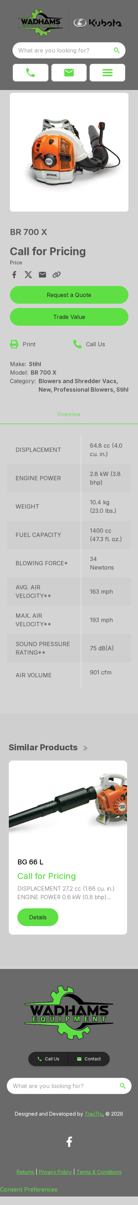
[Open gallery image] (69, 152)
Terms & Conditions (99, 1172)
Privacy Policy (55, 1172)
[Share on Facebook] (14, 274)
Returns (25, 1172)
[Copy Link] (56, 274)
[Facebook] (69, 1142)
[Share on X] (28, 274)
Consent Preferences (28, 1189)
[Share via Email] (42, 274)
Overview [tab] (69, 414)
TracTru (94, 1114)
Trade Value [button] (69, 316)
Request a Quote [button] (69, 294)
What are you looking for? (54, 50)
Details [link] (38, 917)
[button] (30, 73)
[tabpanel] (69, 153)
